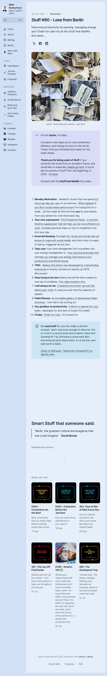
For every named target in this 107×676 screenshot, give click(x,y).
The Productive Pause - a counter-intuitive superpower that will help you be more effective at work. (67, 223)
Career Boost (14, 99)
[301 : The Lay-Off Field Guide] (41, 585)
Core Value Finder (13, 114)
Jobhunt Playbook (12, 93)
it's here (53, 174)
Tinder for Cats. (52, 314)
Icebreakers (13, 65)
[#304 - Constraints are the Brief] (41, 507)
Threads (12, 133)
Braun (90, 656)
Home (10, 29)
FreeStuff (12, 79)
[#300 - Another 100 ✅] (65, 585)
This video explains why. (72, 281)
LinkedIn (12, 128)
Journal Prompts (12, 72)
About (11, 34)
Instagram (12, 144)
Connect (12, 150)
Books (11, 45)
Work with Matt (12, 52)
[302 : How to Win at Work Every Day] (89, 507)
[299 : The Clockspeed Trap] (89, 585)
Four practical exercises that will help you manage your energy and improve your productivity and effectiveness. (67, 256)
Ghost (82, 656)
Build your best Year (12, 106)
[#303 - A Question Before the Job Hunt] (65, 507)
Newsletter (55, 14)
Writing (11, 40)
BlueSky (11, 139)
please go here (75, 167)
